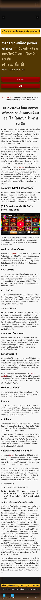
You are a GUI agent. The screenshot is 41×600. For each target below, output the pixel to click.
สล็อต (4, 585)
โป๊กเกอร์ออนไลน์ (33, 585)
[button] (3, 17)
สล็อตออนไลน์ (13, 585)
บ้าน (3, 97)
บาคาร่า (22, 585)
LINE (20, 86)
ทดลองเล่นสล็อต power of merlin (25, 589)
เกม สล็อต (10, 97)
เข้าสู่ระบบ (20, 79)
